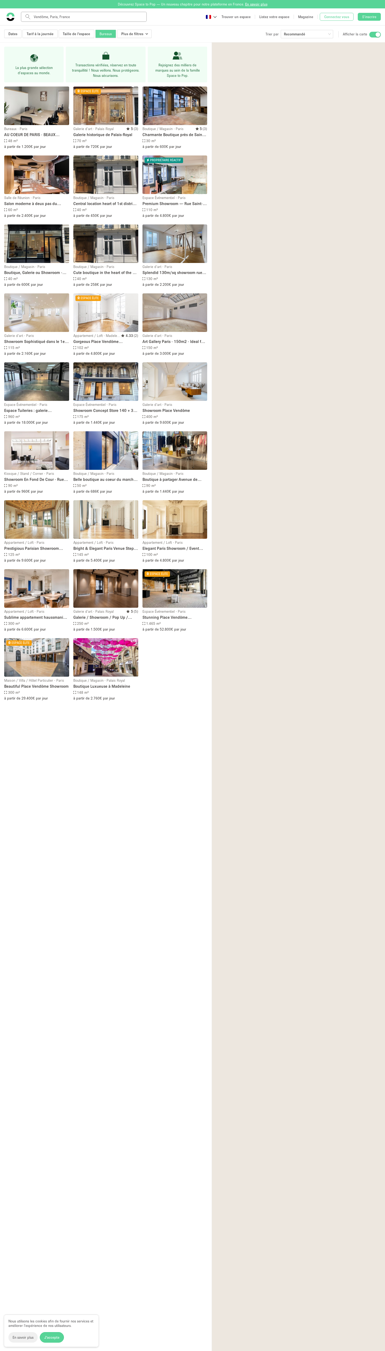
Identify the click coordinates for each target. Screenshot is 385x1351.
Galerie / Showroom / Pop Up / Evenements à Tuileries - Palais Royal (105, 617)
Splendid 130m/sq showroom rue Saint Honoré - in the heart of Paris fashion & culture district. (172, 273)
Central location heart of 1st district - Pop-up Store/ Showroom (104, 204)
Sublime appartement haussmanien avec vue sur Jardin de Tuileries (36, 617)
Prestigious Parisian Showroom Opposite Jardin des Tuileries (31, 548)
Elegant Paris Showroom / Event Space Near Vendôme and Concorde (174, 548)
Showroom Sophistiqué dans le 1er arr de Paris (35, 342)
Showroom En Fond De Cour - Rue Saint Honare (34, 479)
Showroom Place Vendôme (166, 410)
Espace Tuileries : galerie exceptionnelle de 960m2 (27, 410)
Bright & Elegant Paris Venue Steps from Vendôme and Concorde (104, 548)
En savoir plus (23, 1337)
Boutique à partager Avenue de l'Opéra (169, 479)
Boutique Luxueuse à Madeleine (101, 686)
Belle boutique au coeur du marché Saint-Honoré (104, 479)
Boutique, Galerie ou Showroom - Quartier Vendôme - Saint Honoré (33, 273)
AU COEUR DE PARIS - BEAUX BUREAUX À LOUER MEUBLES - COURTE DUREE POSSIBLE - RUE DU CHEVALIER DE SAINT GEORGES (35, 135)
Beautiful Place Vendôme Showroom (36, 686)
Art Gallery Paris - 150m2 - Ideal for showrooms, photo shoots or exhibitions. (173, 342)
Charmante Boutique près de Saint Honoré (173, 135)
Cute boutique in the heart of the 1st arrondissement (105, 273)
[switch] (375, 34)
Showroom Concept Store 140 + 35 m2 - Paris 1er (104, 410)
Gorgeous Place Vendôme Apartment (96, 342)
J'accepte (51, 1337)
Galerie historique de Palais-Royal (102, 134)
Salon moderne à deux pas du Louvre (30, 204)
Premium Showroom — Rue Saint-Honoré (172, 204)
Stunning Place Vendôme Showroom (165, 617)
